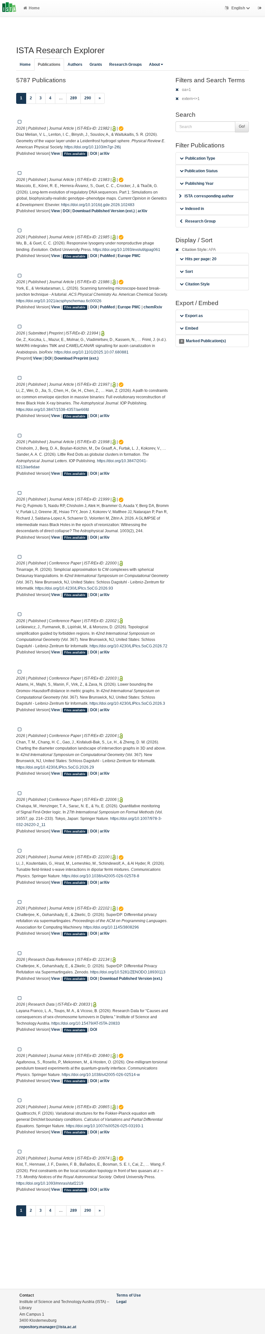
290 (87, 98)
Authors (75, 64)
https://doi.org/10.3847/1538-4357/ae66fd (52, 409)
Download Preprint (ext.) (76, 358)
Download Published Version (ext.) (103, 211)
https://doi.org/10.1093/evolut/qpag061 (126, 249)
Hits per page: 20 (201, 259)
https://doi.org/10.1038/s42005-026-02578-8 (100, 876)
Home (34, 8)
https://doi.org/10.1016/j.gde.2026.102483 (97, 205)
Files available (74, 153)
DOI (93, 153)
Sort (189, 271)
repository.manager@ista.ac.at (47, 1327)
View (55, 153)
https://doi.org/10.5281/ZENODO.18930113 (127, 972)
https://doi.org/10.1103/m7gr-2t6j (92, 147)
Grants (96, 64)
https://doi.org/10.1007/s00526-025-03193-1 (104, 1126)
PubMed (107, 256)
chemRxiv (152, 307)
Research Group (200, 221)
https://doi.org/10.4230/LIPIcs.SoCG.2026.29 (55, 767)
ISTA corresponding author (209, 196)
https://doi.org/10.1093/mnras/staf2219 (49, 1183)
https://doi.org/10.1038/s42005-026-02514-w (101, 1074)
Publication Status (201, 171)
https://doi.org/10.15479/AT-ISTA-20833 (85, 1023)
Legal (121, 1301)
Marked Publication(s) (203, 341)
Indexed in (194, 208)
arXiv (105, 153)
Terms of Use (128, 1295)
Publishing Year (199, 183)
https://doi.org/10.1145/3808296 (111, 927)
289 (73, 98)
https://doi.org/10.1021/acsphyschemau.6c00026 (58, 301)
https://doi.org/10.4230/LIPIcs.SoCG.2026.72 (128, 646)
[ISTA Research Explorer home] (9, 8)
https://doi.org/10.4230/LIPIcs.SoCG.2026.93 (74, 588)
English (238, 8)
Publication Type (200, 158)
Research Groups (125, 64)
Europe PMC (129, 256)
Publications (49, 64)
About (154, 64)
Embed (191, 328)
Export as (194, 316)
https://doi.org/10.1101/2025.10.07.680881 (91, 352)
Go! (242, 126)
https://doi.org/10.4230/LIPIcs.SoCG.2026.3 (127, 703)
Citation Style (197, 284)
